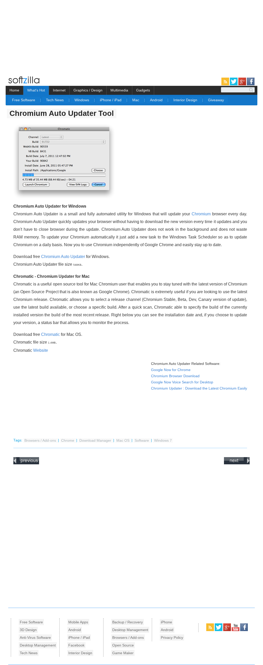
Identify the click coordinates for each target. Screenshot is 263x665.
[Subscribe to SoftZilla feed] (225, 84)
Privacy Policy (172, 637)
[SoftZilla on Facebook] (244, 630)
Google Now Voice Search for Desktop (182, 382)
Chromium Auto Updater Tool (62, 113)
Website (40, 350)
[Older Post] (237, 463)
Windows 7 (163, 440)
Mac (136, 100)
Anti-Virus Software (35, 637)
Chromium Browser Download (175, 376)
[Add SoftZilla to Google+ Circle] (242, 84)
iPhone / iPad (111, 100)
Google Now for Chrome (171, 370)
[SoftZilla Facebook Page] (251, 84)
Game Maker (123, 653)
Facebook (76, 645)
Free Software (24, 100)
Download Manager (95, 440)
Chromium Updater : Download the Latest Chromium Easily (199, 388)
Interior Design (185, 100)
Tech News (55, 100)
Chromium (201, 214)
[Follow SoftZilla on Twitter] (234, 84)
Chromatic (50, 334)
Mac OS (123, 440)
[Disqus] (131, 534)
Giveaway (216, 100)
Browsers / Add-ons (40, 440)
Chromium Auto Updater (63, 256)
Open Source (123, 645)
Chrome (68, 440)
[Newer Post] (26, 463)
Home (14, 90)
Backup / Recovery (127, 622)
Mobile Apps (78, 622)
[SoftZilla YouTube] (236, 630)
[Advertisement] (43, 36)
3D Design (28, 630)
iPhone (166, 622)
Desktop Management (38, 645)
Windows (82, 100)
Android (157, 100)
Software (142, 440)
